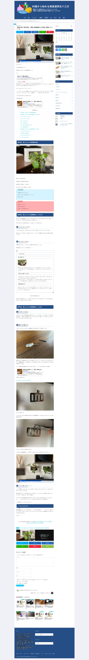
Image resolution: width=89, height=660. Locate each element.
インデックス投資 (24, 635)
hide (37, 110)
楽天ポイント (23, 644)
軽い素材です (24, 122)
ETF (22, 633)
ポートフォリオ (30, 640)
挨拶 (57, 97)
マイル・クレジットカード (61, 92)
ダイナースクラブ (19, 639)
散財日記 (25, 643)
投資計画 (18, 643)
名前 (17, 567)
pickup (20, 635)
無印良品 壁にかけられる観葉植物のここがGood (29, 114)
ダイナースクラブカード (25, 639)
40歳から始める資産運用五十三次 (26, 656)
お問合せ (64, 17)
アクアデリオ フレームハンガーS (22, 380)
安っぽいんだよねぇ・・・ (26, 131)
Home (25, 17)
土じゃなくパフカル (25, 118)
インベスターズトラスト (20, 636)
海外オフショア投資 (30, 646)
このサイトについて (34, 17)
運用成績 (40, 17)
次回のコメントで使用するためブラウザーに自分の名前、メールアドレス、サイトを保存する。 (32, 579)
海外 (26, 646)
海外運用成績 (23, 647)
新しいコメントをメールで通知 (22, 581)
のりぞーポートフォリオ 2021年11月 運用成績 (66, 63)
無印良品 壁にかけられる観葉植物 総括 (28, 112)
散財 (60, 17)
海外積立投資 (46, 17)
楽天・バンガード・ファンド (21, 646)
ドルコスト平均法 (19, 640)
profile (29, 17)
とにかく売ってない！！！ (26, 135)
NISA (17, 635)
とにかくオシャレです (25, 116)
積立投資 (27, 647)
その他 (57, 86)
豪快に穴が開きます (25, 133)
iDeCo (24, 633)
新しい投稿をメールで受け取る (22, 583)
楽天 (29, 643)
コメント (17, 557)
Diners (20, 633)
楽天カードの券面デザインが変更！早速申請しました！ (66, 67)
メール (17, 571)
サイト (17, 575)
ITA (31, 633)
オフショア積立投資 (27, 636)
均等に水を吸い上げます (26, 124)
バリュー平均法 (24, 640)
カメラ (51, 17)
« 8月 (56, 42)
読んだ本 (55, 17)
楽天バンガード (19, 644)
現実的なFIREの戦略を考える (66, 72)
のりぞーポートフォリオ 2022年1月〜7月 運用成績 (66, 58)
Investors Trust (28, 633)
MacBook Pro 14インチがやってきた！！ (66, 76)
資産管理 (30, 647)
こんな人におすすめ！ (24, 137)
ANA (17, 633)
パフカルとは (24, 120)
